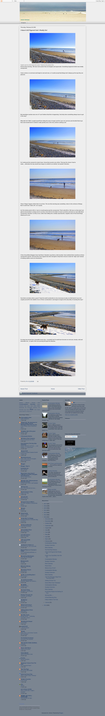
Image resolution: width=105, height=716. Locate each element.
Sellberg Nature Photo (27, 610)
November (21, 409)
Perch (28, 409)
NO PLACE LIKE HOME (26, 670)
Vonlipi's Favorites (26, 679)
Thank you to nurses (25, 649)
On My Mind (24, 622)
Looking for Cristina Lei (27, 545)
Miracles (23, 509)
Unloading (23, 644)
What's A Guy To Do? (50, 568)
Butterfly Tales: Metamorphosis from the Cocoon (29, 481)
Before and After (52, 489)
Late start (23, 601)
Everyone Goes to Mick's (27, 502)
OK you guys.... (24, 576)
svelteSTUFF (24, 626)
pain (25, 409)
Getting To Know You (50, 580)
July (46, 530)
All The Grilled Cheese (26, 476)
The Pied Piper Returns (51, 549)
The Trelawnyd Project (26, 665)
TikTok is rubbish (25, 514)
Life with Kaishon (25, 534)
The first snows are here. (26, 606)
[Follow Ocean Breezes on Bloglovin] (71, 437)
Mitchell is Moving (25, 566)
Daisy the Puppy (24, 536)
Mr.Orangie (30, 407)
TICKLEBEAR (24, 653)
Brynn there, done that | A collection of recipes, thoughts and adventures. (29, 474)
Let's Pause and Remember (55, 463)
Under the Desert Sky (26, 674)
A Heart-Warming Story (51, 597)
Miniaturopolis (24, 561)
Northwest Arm (36, 407)
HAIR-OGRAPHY (25, 418)
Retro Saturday (49, 547)
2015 (45, 508)
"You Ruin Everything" (26, 526)
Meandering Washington (27, 556)
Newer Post (24, 389)
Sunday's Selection (50, 545)
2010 (45, 605)
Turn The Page (25, 669)
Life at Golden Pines (26, 529)
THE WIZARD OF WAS (26, 698)
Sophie (38, 409)
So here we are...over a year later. (28, 546)
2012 (45, 514)
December (48, 519)
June (46, 532)
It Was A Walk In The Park (51, 599)
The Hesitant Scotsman (27, 637)
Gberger (23, 508)
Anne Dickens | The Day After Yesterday (29, 444)
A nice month (24, 680)
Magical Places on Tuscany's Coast (28, 550)
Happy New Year (25, 493)
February (47, 541)
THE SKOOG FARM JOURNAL (29, 642)
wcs (22, 684)
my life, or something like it (28, 574)
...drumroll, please (25, 627)
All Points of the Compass (28, 438)
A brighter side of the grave (28, 431)
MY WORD (23, 584)
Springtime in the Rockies (27, 591)
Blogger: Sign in (25, 466)
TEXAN (23, 631)
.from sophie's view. (26, 417)
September (48, 525)
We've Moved (24, 469)
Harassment (24, 571)
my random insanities (26, 579)
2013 (45, 512)
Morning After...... (49, 595)
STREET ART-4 (24, 586)
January (47, 602)
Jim (74, 402)
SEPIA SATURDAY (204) (27, 654)
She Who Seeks (25, 615)
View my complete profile (71, 414)
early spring (33, 405)
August (47, 527)
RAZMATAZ (24, 600)
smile (35, 409)
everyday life (24, 496)
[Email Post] (37, 381)
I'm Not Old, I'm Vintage (27, 518)
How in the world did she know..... (28, 488)
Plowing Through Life (26, 594)
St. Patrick (27, 411)
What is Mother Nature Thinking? (28, 675)
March (47, 539)
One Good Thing (25, 589)
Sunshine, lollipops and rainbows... (29, 581)
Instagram (23, 22)
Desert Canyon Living (27, 491)
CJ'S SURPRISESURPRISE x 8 (28, 552)
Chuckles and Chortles (26, 596)
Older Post (81, 389)
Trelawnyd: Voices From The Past (28, 663)
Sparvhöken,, (24, 611)
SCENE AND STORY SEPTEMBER (29, 483)
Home (53, 389)
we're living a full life (26, 689)
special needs (22, 411)
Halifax (38, 405)
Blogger (23, 464)
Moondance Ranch (26, 569)
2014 (45, 510)
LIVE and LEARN (25, 539)
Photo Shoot (48, 565)
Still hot (22, 685)
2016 (45, 505)
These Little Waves (26, 648)
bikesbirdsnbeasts (26, 457)
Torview (23, 658)
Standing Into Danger (26, 621)
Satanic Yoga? (24, 432)
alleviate (21, 402)
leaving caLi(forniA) (26, 524)
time (31, 411)
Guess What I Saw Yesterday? (52, 582)
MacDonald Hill (22, 407)
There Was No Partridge (26, 557)
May (46, 534)
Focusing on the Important (27, 639)
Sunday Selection (52, 470)
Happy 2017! (24, 541)
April (46, 536)
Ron (31, 409)
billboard (27, 402)
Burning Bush (36, 402)
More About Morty (25, 531)
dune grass (27, 405)
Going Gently (24, 513)
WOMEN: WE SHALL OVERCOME (26, 696)
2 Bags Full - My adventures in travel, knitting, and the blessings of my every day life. (29, 423)
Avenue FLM (24, 451)
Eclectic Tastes (52, 423)
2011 (45, 517)
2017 (45, 503)
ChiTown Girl (24, 486)
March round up (24, 498)
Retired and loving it (26, 605)
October (47, 523)
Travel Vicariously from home (27, 439)
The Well (23, 562)
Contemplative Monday (27, 404)
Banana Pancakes (25, 659)
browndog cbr (24, 468)
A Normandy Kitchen (26, 436)
